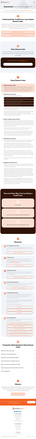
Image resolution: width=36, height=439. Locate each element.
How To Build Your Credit (18, 416)
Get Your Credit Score (18, 433)
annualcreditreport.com (21, 248)
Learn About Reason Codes (17, 35)
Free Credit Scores (18, 425)
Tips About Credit (18, 419)
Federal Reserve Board (18, 329)
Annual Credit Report (18, 252)
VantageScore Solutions (19, 277)
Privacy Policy (28, 436)
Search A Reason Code (17, 32)
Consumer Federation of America (16, 262)
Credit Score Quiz (12, 261)
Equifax (18, 307)
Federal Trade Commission (18, 326)
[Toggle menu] (34, 2)
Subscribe (30, 402)
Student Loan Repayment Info (18, 420)
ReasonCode (18, 429)
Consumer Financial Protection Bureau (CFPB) (18, 334)
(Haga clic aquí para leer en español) (26, 10)
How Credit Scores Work (18, 415)
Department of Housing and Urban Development (19, 323)
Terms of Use (33, 436)
